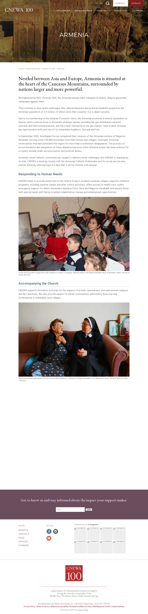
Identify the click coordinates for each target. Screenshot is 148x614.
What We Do (104, 10)
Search (108, 3)
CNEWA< (18, 10)
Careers (23, 545)
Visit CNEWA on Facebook (49, 531)
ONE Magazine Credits (102, 606)
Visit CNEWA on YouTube (49, 538)
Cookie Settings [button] (118, 606)
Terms (86, 610)
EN (97, 3)
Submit (88, 509)
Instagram (93, 524)
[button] (80, 533)
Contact (120, 3)
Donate (136, 3)
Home (21, 69)
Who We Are (63, 10)
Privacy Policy (29, 606)
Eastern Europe (48, 69)
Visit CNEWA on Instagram (56, 531)
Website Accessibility (59, 606)
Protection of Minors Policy (80, 606)
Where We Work (83, 10)
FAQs (21, 538)
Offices (23, 541)
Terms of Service (43, 606)
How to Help (120, 10)
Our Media (137, 10)
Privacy (80, 610)
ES (101, 3)
